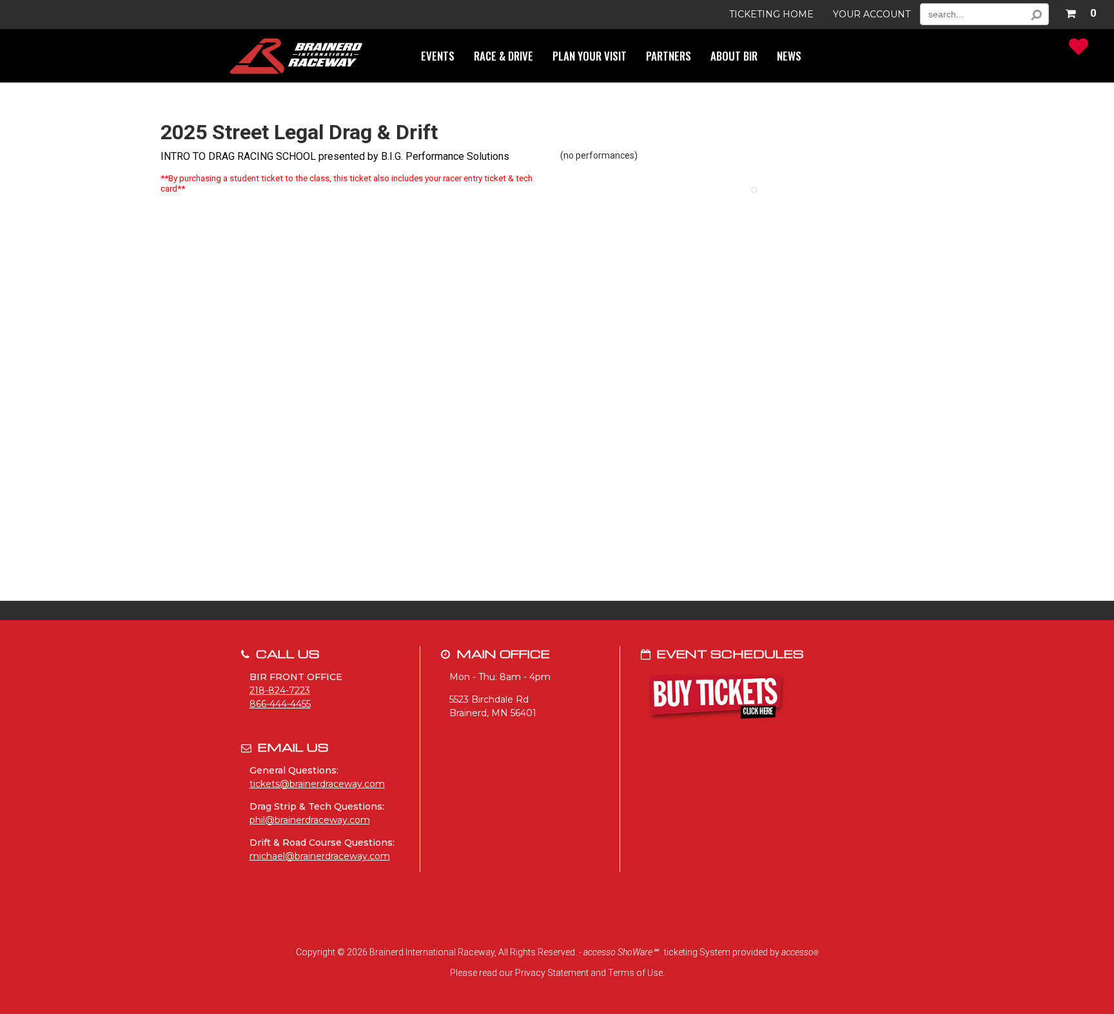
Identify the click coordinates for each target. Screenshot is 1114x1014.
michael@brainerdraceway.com (319, 856)
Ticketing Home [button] (771, 14)
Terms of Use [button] (635, 973)
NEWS (789, 56)
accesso (800, 952)
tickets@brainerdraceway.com (317, 784)
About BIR (733, 56)
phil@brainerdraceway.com (309, 820)
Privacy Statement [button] (552, 973)
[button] (1080, 11)
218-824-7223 (279, 690)
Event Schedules (730, 653)
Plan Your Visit (589, 56)
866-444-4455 (280, 704)
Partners (668, 56)
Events (437, 56)
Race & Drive (503, 56)
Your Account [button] (871, 14)
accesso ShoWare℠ (620, 952)
